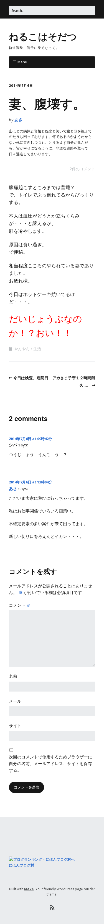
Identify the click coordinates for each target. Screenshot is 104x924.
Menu (22, 61)
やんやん (22, 348)
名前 (13, 676)
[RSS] (52, 907)
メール (15, 701)
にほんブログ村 (21, 865)
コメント (20, 605)
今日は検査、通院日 (30, 377)
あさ (18, 119)
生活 (37, 348)
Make (29, 889)
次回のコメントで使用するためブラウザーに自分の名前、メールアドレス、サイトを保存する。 (50, 763)
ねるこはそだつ (43, 36)
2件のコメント (82, 168)
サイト (15, 725)
